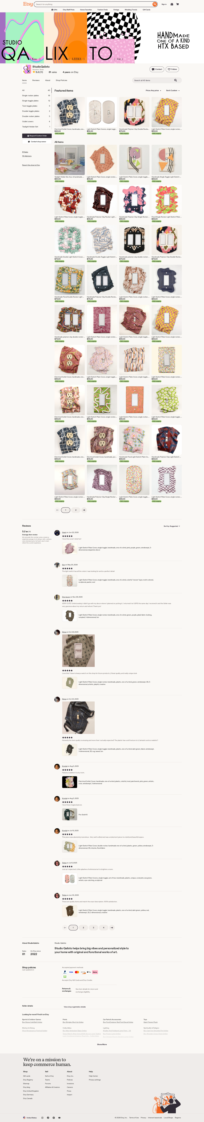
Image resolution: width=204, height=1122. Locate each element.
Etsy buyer (66, 597)
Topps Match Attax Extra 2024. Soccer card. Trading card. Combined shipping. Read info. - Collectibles (82, 1035)
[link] (57, 510)
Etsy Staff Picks (68, 10)
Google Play (49, 1106)
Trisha (64, 863)
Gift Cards (146, 10)
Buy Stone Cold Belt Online (32, 1022)
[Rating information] (33, 72)
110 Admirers (27, 156)
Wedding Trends (131, 10)
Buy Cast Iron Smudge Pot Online (156, 1031)
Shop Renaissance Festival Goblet (34, 1031)
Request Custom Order (38, 136)
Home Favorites (86, 10)
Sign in (164, 4)
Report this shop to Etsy (31, 165)
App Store (31, 1106)
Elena (64, 632)
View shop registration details (75, 1007)
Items (24, 80)
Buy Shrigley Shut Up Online (73, 1022)
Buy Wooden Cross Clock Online (156, 1034)
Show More (102, 1044)
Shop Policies (61, 80)
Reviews (36, 80)
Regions (178, 1118)
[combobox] (93, 4)
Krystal (64, 766)
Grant (64, 532)
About (47, 80)
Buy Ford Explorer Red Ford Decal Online (118, 1022)
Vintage (116, 10)
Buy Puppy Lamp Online (112, 1034)
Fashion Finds (103, 10)
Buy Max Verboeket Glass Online (75, 1031)
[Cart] (177, 4)
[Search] (155, 4)
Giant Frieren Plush (151, 1022)
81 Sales (25, 152)
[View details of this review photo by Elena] (78, 650)
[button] (157, 69)
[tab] (36, 90)
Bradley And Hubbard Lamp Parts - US (117, 1031)
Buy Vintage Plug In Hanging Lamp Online (118, 1037)
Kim (63, 565)
